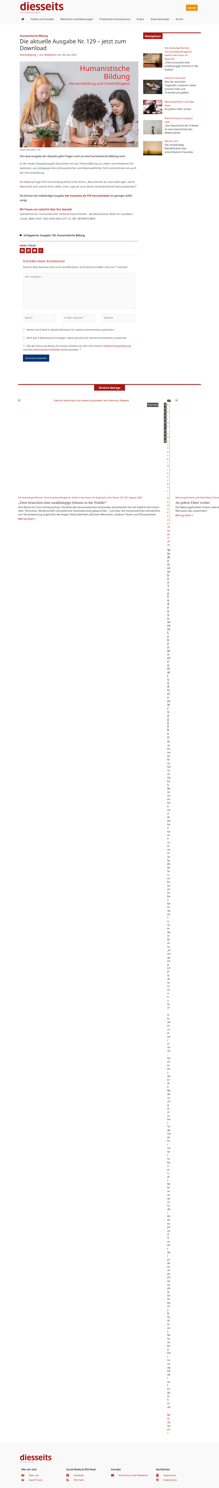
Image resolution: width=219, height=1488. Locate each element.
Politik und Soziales (42, 19)
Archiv (179, 19)
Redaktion (50, 54)
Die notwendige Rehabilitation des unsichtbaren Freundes (179, 148)
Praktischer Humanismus (115, 19)
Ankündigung (28, 54)
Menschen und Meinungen (76, 19)
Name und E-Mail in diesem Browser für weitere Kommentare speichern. (71, 329)
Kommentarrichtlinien (47, 349)
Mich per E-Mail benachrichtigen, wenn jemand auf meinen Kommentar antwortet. (77, 338)
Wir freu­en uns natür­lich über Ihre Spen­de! (46, 209)
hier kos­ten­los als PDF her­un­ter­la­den (87, 195)
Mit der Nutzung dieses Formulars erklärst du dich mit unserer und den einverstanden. (77, 347)
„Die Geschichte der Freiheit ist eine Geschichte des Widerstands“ (181, 129)
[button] (22, 250)
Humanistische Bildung (71, 235)
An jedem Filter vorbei (178, 109)
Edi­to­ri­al (29, 182)
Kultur (140, 19)
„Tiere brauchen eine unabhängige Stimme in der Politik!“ (181, 66)
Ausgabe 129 (48, 235)
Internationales (160, 19)
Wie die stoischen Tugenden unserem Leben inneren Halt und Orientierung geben (180, 87)
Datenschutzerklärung (117, 346)
